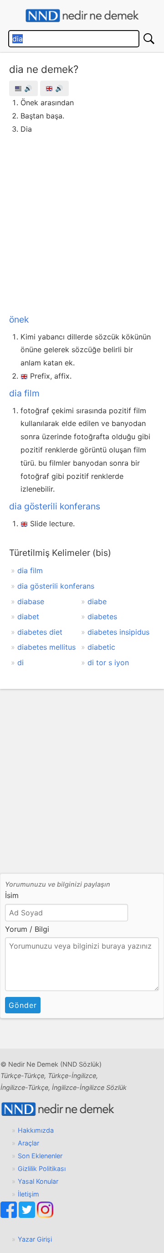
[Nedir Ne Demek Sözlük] (82, 16)
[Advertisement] (82, 222)
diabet (28, 616)
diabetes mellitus (46, 647)
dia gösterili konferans (54, 506)
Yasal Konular (38, 1181)
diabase (30, 601)
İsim (12, 895)
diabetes (102, 616)
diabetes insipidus (118, 632)
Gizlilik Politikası (42, 1168)
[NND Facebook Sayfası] (9, 1215)
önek (19, 319)
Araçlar (28, 1143)
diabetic (101, 647)
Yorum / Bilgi (27, 929)
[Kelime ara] (149, 39)
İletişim (28, 1194)
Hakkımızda (36, 1130)
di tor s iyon (108, 662)
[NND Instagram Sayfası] (45, 1215)
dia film (24, 393)
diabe (97, 601)
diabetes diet (39, 632)
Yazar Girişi (35, 1239)
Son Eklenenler (40, 1156)
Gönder (23, 1005)
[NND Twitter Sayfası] (28, 1215)
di (20, 662)
